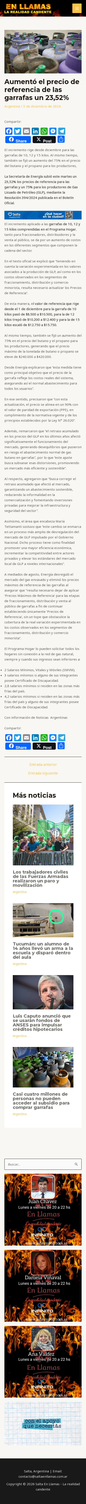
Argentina (12, 106)
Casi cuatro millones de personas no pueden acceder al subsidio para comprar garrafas (41, 1100)
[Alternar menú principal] (77, 8)
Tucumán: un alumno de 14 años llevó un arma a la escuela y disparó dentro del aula (43, 950)
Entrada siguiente (43, 773)
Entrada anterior (43, 764)
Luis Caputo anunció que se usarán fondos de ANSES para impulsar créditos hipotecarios (42, 1022)
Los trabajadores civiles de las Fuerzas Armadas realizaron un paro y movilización (40, 878)
